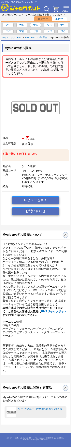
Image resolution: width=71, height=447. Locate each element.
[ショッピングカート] (56, 10)
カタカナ (43, 18)
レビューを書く (35, 200)
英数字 (59, 18)
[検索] (46, 9)
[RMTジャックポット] (20, 7)
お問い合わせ (35, 211)
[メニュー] (66, 9)
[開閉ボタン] (65, 235)
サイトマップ (8, 37)
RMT (19, 37)
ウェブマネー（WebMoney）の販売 (40, 408)
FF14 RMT (30, 37)
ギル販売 (43, 37)
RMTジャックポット (54, 311)
